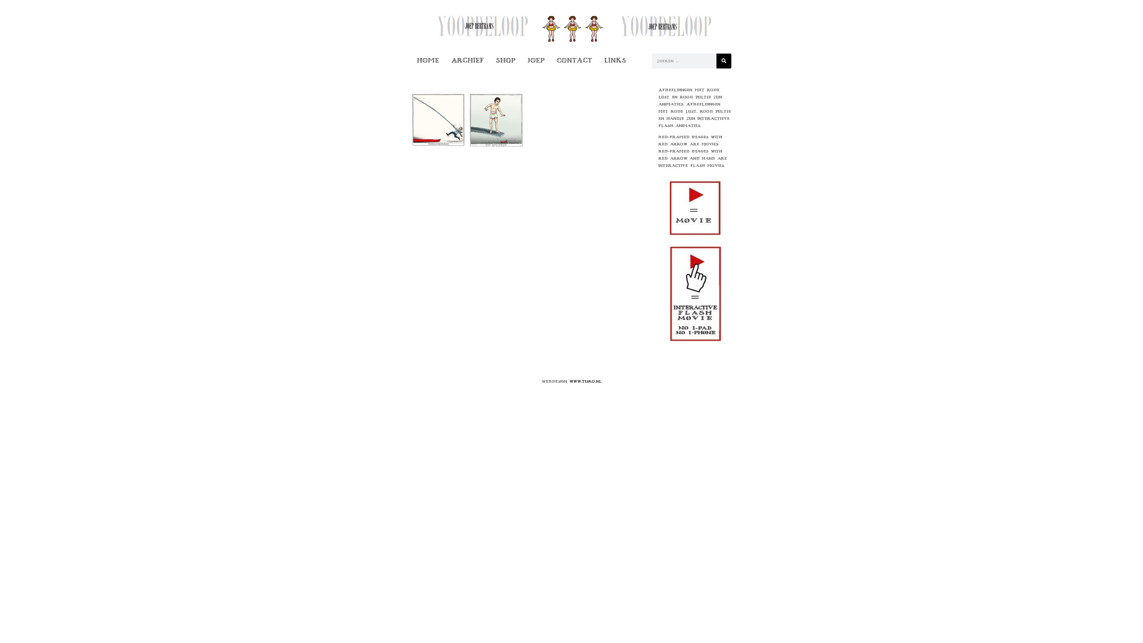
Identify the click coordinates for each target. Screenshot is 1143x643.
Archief (467, 60)
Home (428, 60)
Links (615, 60)
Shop (506, 60)
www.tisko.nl (585, 381)
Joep (536, 60)
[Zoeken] (723, 61)
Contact (574, 60)
